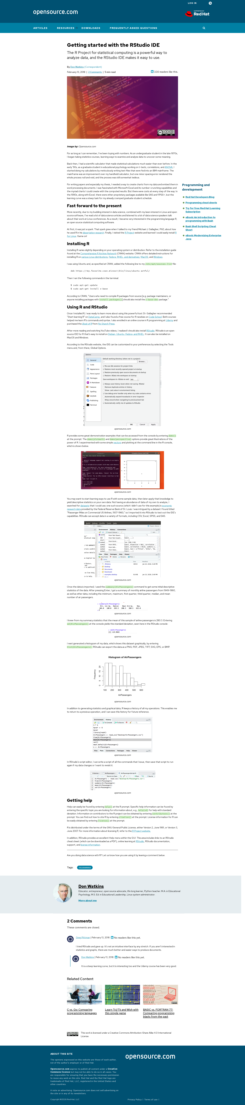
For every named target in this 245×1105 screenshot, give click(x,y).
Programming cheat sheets (201, 202)
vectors (117, 442)
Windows (158, 256)
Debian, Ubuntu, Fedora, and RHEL (126, 334)
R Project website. (141, 830)
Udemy (169, 320)
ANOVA (169, 167)
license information (90, 844)
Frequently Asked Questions (133, 28)
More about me (87, 900)
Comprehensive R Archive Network (98, 253)
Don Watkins (77, 66)
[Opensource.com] (55, 12)
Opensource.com (59, 1069)
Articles (40, 28)
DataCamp (94, 316)
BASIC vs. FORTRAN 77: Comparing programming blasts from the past (158, 1013)
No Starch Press (106, 323)
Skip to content (159, 196)
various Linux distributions (94, 256)
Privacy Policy (135, 1099)
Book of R (87, 323)
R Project (129, 232)
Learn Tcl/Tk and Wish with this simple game (121, 1011)
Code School (155, 316)
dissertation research (93, 232)
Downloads (91, 28)
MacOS (144, 256)
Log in (192, 3)
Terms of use (151, 1099)
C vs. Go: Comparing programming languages (82, 1011)
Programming (85, 868)
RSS (210, 3)
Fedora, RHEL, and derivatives (124, 256)
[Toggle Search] (204, 28)
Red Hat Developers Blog (200, 197)
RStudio (150, 330)
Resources (66, 28)
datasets (84, 505)
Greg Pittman (83, 937)
